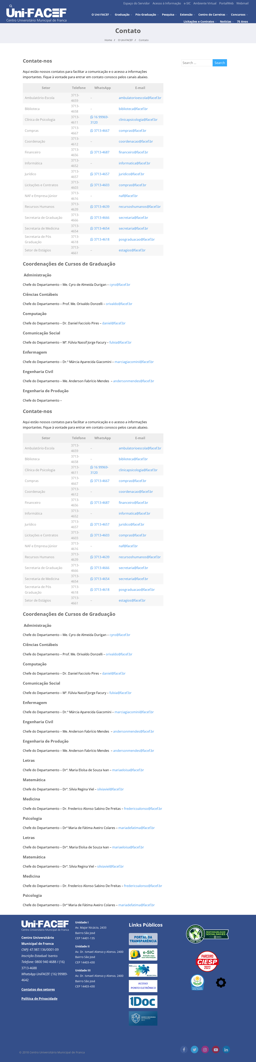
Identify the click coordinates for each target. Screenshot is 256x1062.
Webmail (242, 3)
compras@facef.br (132, 130)
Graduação (122, 14)
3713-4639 (101, 206)
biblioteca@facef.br (133, 109)
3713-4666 (101, 217)
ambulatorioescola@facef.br (140, 98)
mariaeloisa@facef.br (128, 770)
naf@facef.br (128, 196)
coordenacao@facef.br (136, 141)
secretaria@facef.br (133, 217)
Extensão (186, 14)
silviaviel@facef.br (110, 789)
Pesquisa (168, 14)
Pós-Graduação (145, 14)
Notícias (225, 21)
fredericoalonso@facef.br (143, 808)
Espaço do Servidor (136, 3)
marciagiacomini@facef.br (134, 362)
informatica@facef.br (134, 163)
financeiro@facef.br (133, 152)
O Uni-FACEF (100, 14)
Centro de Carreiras (211, 14)
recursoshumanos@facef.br (140, 206)
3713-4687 (101, 152)
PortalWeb (226, 3)
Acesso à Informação (167, 3)
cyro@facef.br (120, 284)
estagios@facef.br (132, 250)
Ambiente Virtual (204, 3)
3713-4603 (101, 185)
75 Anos (242, 21)
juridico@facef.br (131, 174)
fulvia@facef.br (120, 342)
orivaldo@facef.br (119, 304)
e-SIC (187, 3)
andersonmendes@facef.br (133, 381)
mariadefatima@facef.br (136, 828)
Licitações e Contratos (199, 21)
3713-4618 (101, 239)
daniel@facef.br (114, 323)
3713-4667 (101, 130)
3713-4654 (101, 228)
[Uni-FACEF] (36, 21)
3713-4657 (101, 174)
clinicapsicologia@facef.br (138, 119)
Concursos (238, 14)
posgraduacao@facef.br (137, 239)
